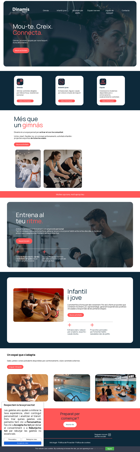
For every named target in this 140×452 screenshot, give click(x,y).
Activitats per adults (77, 11)
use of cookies (99, 448)
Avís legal (53, 442)
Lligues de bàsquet (110, 11)
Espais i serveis (94, 10)
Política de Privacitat (66, 442)
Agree (110, 448)
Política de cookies (82, 442)
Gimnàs (46, 10)
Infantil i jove (62, 10)
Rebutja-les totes (31, 439)
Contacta (125, 10)
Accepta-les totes (22, 443)
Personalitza (12, 439)
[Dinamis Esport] (21, 12)
